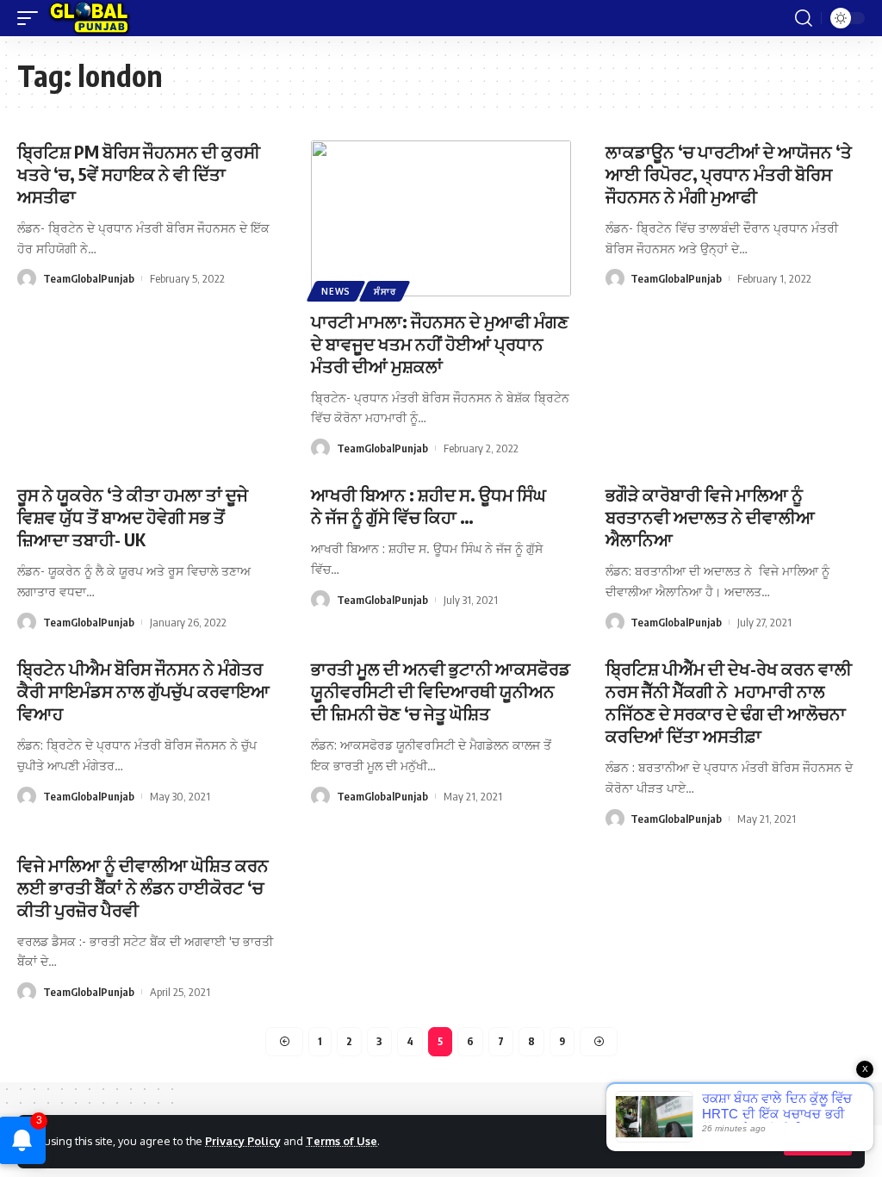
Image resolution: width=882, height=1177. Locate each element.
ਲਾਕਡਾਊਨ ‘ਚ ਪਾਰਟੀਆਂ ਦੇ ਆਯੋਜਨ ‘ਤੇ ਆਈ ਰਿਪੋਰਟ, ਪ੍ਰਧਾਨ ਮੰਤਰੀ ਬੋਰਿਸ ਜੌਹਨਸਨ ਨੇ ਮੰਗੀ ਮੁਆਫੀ (729, 173)
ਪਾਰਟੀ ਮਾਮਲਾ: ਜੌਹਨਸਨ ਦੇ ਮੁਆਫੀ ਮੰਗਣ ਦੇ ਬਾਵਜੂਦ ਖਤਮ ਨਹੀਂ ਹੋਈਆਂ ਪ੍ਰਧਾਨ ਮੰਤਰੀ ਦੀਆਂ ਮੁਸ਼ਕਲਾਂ (439, 343)
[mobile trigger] (32, 18)
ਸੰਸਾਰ (384, 291)
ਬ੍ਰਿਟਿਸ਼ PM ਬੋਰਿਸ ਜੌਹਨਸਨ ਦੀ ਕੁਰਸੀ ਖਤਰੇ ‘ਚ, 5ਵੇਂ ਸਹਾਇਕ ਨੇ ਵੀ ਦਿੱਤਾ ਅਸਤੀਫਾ (138, 173)
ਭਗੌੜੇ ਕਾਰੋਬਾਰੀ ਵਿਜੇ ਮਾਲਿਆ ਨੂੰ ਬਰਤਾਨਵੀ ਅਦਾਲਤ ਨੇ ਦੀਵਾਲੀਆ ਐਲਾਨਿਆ (710, 516)
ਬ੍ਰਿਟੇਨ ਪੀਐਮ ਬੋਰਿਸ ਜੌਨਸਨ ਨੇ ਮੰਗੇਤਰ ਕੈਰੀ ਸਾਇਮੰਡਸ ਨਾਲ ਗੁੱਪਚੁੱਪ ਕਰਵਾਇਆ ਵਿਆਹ (143, 690)
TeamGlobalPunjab (88, 278)
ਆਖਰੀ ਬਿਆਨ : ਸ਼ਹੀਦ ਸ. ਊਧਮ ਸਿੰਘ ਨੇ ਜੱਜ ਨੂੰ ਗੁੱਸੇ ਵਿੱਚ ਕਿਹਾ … (428, 505)
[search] (804, 18)
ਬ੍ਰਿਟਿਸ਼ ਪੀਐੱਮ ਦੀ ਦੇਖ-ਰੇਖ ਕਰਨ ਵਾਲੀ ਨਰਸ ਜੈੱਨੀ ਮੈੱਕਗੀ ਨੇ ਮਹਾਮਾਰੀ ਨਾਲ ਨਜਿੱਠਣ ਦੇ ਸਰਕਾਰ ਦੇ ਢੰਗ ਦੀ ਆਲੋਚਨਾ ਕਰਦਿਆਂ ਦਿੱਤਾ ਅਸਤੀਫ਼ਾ (729, 701)
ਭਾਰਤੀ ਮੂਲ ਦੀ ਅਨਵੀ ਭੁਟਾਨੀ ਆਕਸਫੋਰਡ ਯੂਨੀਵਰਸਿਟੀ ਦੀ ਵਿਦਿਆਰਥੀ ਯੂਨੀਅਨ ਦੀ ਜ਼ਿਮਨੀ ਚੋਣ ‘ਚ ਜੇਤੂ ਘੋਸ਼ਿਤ (440, 690)
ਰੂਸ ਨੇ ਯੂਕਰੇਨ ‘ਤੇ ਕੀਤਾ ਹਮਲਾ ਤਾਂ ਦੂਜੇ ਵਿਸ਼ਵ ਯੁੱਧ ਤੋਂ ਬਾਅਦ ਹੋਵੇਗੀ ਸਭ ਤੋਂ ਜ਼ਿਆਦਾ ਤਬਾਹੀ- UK (132, 516)
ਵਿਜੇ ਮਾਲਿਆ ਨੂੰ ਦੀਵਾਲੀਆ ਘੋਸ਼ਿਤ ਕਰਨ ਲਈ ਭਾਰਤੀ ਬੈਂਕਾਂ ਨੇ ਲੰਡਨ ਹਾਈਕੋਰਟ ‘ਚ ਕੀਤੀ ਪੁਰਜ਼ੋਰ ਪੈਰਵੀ (143, 887)
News (336, 291)
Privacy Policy (243, 1141)
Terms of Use (341, 1141)
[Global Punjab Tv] (89, 18)
